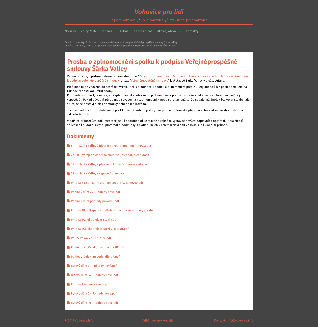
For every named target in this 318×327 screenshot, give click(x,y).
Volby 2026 (88, 31)
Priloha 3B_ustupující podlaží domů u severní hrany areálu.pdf (114, 210)
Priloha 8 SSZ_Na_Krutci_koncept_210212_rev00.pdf (106, 183)
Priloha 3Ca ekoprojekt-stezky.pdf (93, 220)
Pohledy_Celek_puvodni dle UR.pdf (95, 257)
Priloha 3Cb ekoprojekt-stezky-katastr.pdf (99, 229)
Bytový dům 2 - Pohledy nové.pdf (93, 293)
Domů (68, 42)
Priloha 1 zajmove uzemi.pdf (89, 284)
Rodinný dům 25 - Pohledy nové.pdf (95, 192)
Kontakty (192, 31)
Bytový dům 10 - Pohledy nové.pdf (94, 303)
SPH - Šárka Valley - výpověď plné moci (97, 173)
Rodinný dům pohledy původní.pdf (94, 201)
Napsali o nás (142, 31)
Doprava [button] (107, 31)
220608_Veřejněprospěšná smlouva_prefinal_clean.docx (109, 155)
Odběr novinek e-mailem (159, 320)
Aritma (124, 31)
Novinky (70, 31)
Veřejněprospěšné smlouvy (149, 80)
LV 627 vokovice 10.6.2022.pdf (90, 238)
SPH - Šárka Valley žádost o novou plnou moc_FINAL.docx (111, 146)
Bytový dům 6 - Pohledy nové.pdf (93, 266)
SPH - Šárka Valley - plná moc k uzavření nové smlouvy (109, 164)
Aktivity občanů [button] (168, 31)
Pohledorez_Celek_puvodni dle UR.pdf (97, 247)
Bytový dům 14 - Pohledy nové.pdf (94, 275)
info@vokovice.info (240, 320)
